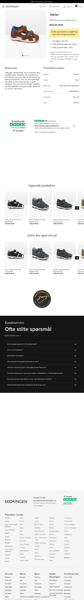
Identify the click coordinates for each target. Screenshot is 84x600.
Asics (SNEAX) (10, 530)
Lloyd (37, 518)
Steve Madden (54, 551)
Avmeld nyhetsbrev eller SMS (56, 594)
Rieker (51, 524)
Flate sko (8, 580)
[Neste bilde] (42, 34)
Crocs (7, 561)
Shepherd (52, 538)
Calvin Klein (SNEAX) (9, 550)
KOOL (22, 554)
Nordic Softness (40, 543)
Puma (51, 521)
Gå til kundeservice (12, 335)
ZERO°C (67, 554)
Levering (67, 597)
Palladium (38, 556)
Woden (66, 544)
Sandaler (8, 593)
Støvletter (8, 590)
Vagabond (68, 534)
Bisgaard (8, 540)
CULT (22, 518)
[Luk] (81, 1)
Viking (66, 541)
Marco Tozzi (39, 524)
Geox (22, 534)
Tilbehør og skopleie (27, 597)
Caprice (7, 555)
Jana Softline (24, 551)
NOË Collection (40, 534)
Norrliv (37, 546)
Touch (66, 531)
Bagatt (7, 536)
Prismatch (67, 580)
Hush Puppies (25, 544)
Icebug (22, 547)
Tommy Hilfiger (69, 524)
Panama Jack (39, 559)
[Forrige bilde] (9, 34)
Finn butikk (68, 577)
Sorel (51, 547)
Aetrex (7, 521)
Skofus (51, 544)
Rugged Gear (54, 531)
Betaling (67, 593)
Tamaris (52, 557)
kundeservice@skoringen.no (44, 500)
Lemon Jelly (24, 560)
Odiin (37, 549)
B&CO (7, 533)
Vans (66, 538)
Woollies (67, 547)
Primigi (51, 518)
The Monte (68, 518)
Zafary (66, 551)
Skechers (52, 541)
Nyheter (8, 577)
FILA (21, 524)
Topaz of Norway (70, 528)
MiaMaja (38, 528)
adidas (7, 518)
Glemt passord (54, 587)
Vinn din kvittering (56, 590)
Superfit (52, 554)
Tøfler (7, 597)
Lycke (37, 521)
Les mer (50, 1)
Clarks (7, 558)
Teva (51, 560)
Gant (21, 531)
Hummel (23, 541)
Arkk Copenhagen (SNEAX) (11, 525)
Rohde (51, 528)
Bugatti (7, 543)
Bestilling (67, 590)
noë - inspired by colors (41, 539)
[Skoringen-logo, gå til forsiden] (12, 6)
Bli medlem (53, 580)
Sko (21, 580)
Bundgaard (9, 546)
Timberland (68, 521)
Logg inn (52, 583)
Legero (22, 557)
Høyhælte (8, 587)
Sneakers (8, 584)
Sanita (51, 534)
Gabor (22, 528)
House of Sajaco (25, 538)
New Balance (39, 531)
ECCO (22, 521)
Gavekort (67, 584)
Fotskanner (68, 587)
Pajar (36, 553)
